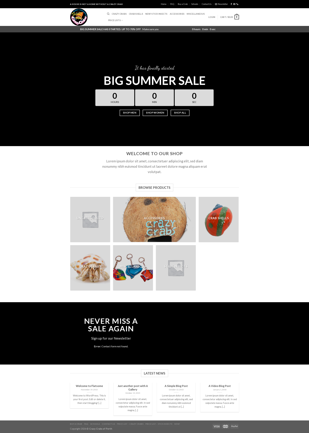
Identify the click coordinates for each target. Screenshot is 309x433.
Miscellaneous (196, 14)
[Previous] (69, 401)
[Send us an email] (234, 4)
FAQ (172, 4)
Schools (194, 4)
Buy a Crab (183, 4)
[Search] (108, 14)
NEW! (177, 424)
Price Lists (114, 20)
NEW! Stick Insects (156, 14)
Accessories (177, 14)
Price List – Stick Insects (158, 424)
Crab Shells (136, 14)
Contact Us (206, 4)
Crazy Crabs (119, 14)
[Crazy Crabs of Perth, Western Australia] (86, 17)
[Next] (239, 401)
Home (163, 4)
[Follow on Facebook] (231, 4)
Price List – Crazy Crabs (130, 424)
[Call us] (237, 4)
